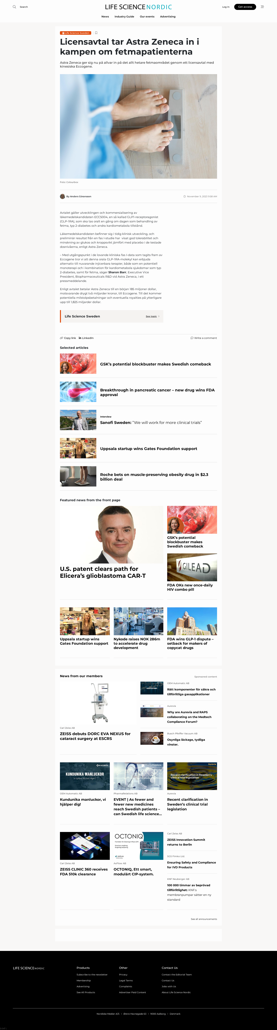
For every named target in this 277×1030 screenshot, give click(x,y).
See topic (151, 316)
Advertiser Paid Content (132, 992)
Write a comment (205, 338)
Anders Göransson (80, 196)
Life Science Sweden (77, 33)
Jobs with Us (169, 986)
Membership (84, 980)
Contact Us (168, 980)
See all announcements (204, 919)
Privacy (123, 974)
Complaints (125, 986)
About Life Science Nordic (176, 992)
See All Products (86, 992)
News (105, 16)
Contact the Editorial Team (177, 974)
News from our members (81, 676)
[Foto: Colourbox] (138, 126)
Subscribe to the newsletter (92, 974)
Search (24, 6)
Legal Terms (126, 980)
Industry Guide (124, 16)
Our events (147, 16)
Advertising (168, 16)
